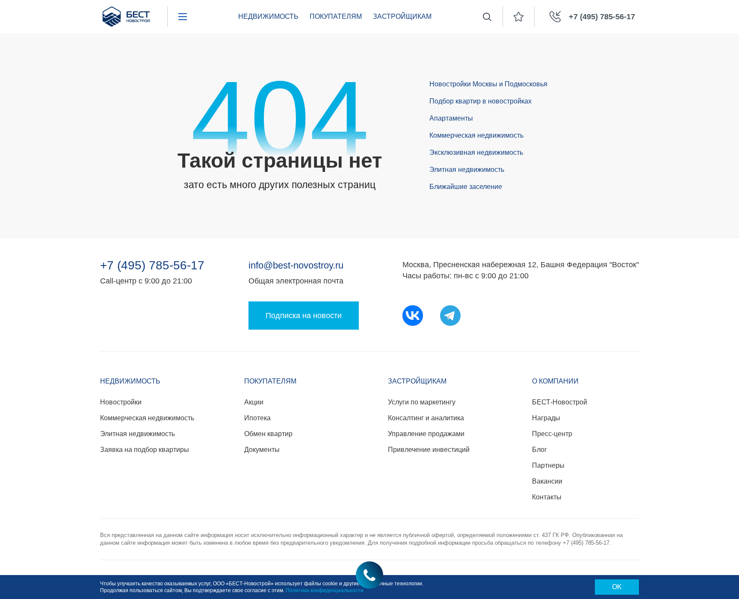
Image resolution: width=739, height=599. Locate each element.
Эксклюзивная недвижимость (476, 152)
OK (617, 586)
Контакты (547, 497)
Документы (262, 449)
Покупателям (336, 16)
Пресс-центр (552, 433)
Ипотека (257, 418)
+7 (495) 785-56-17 (152, 265)
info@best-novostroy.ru (295, 265)
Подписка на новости (304, 315)
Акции (253, 402)
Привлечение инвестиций (429, 449)
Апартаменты (451, 118)
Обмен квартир (268, 433)
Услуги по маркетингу (421, 402)
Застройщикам (402, 16)
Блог (539, 449)
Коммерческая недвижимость (476, 135)
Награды (546, 418)
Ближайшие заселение (465, 186)
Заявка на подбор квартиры (144, 449)
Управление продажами (426, 433)
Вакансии (547, 481)
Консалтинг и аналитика (426, 418)
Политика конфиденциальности (325, 590)
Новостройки (121, 402)
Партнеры (548, 465)
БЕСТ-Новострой (559, 402)
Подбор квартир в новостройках (480, 101)
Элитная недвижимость (466, 169)
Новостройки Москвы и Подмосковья (488, 84)
